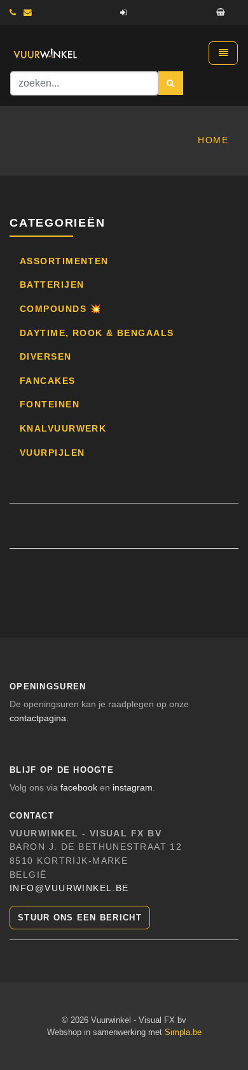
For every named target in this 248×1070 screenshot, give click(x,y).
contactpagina (38, 718)
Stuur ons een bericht (80, 917)
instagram (133, 787)
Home (213, 140)
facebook (78, 787)
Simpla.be (183, 1032)
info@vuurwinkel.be (69, 888)
